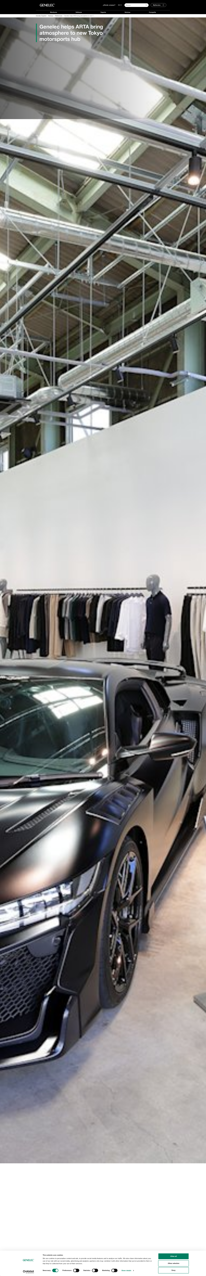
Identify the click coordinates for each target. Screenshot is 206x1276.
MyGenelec (157, 5)
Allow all (173, 1256)
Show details (126, 1270)
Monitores (53, 12)
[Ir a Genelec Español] (47, 5)
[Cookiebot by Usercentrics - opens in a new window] (28, 1271)
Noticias (127, 12)
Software (79, 12)
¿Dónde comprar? (109, 5)
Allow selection (173, 1263)
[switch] (76, 1270)
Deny (173, 1270)
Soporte (103, 12)
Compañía (152, 12)
